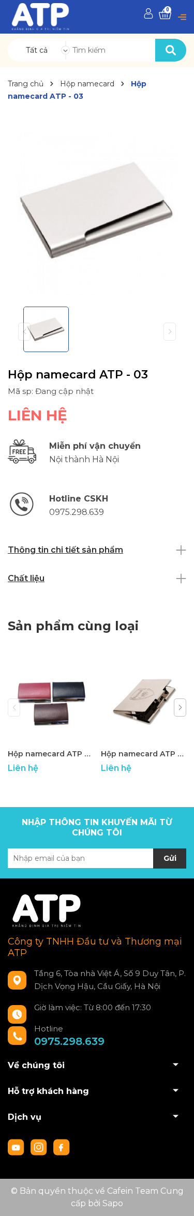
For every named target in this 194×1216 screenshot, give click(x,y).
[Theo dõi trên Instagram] (40, 1146)
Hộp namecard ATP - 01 (50, 753)
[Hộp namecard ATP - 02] (143, 700)
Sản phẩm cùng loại (73, 625)
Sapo (112, 1203)
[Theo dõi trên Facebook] (61, 1146)
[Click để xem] (97, 209)
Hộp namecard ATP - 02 (143, 753)
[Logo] (40, 16)
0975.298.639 (69, 1041)
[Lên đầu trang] (176, 1198)
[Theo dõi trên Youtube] (17, 1146)
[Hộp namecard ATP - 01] (50, 700)
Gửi (169, 858)
